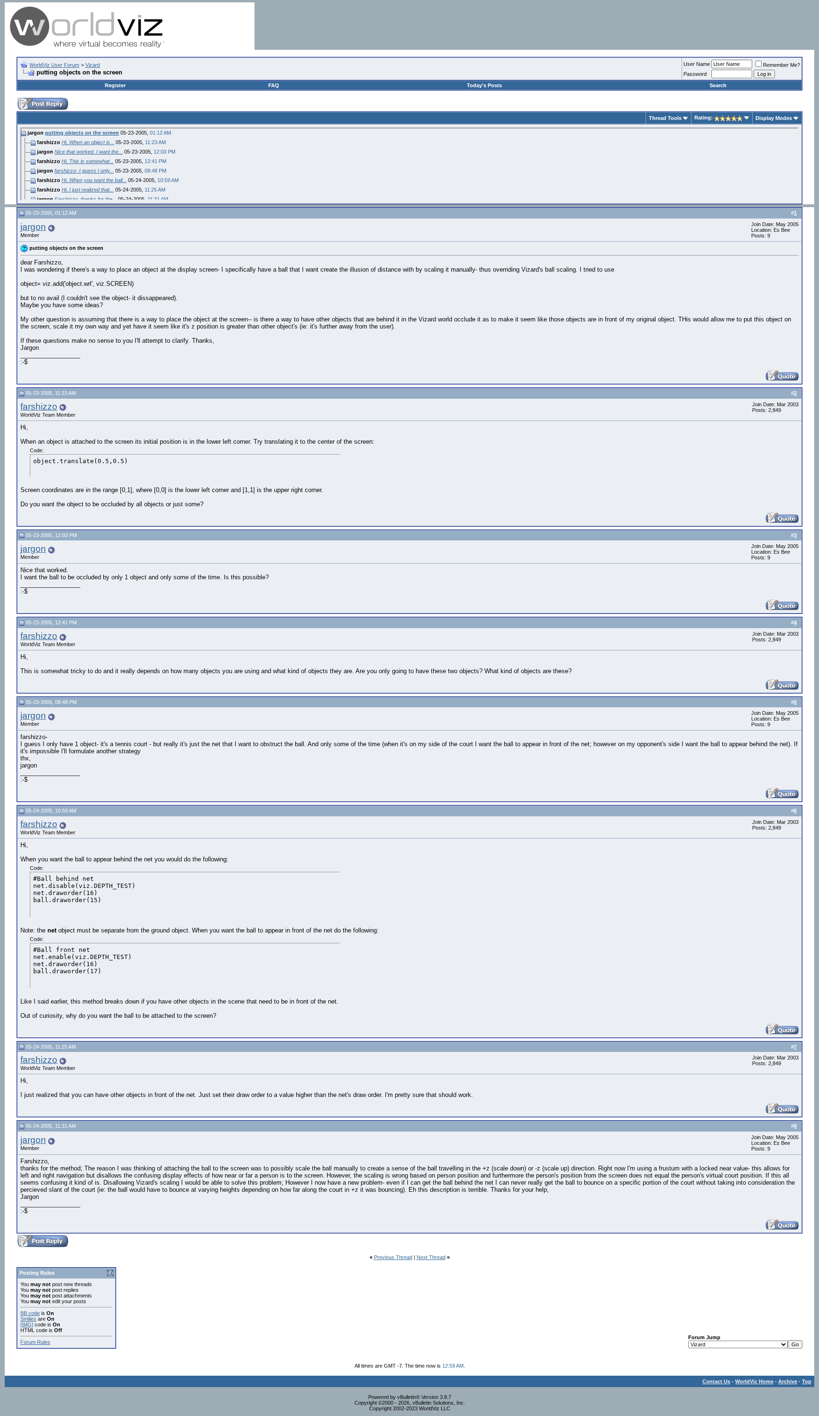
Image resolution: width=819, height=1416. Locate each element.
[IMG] (26, 1324)
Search (718, 85)
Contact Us (716, 1381)
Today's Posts (484, 85)
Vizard (92, 65)
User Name (696, 64)
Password (695, 74)
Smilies (28, 1319)
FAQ (273, 85)
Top (806, 1381)
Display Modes (773, 118)
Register (115, 85)
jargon (33, 227)
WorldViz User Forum (54, 65)
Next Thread (431, 1257)
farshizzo (38, 406)
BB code (30, 1313)
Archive (787, 1381)
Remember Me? (781, 65)
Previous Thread (393, 1257)
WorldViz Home (754, 1381)
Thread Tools (665, 118)
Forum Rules (35, 1342)
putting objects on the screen (82, 133)
